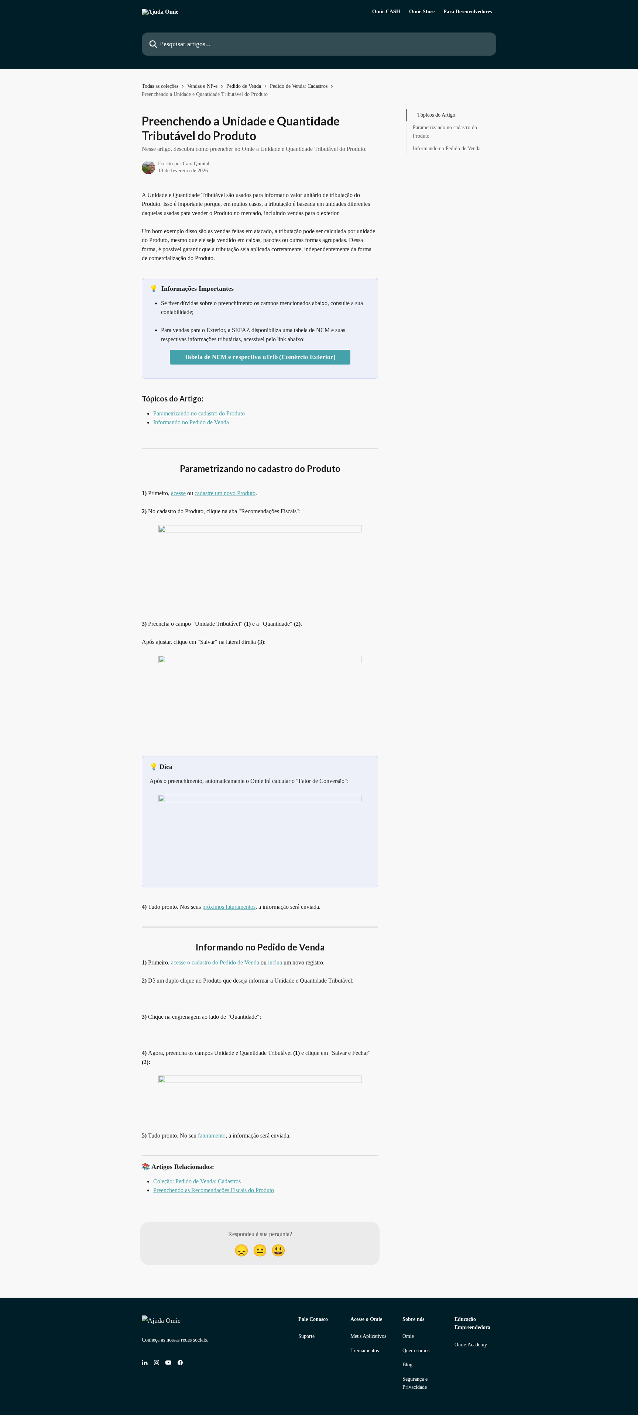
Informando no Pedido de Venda (191, 422)
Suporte (306, 1336)
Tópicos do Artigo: (437, 115)
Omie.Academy (471, 1344)
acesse (178, 493)
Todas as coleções (160, 86)
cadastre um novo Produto (225, 493)
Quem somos (415, 1350)
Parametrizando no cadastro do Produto (199, 413)
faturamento (212, 1135)
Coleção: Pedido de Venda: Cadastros (197, 1181)
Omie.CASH (386, 11)
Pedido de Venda (243, 86)
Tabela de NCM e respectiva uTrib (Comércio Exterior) (260, 356)
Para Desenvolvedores (467, 11)
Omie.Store (422, 11)
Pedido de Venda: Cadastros (298, 86)
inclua (275, 962)
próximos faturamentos (228, 907)
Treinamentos (364, 1350)
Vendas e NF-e (202, 86)
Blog (407, 1364)
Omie (408, 1336)
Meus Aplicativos (368, 1336)
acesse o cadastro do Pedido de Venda (215, 962)
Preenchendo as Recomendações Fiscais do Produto (213, 1190)
